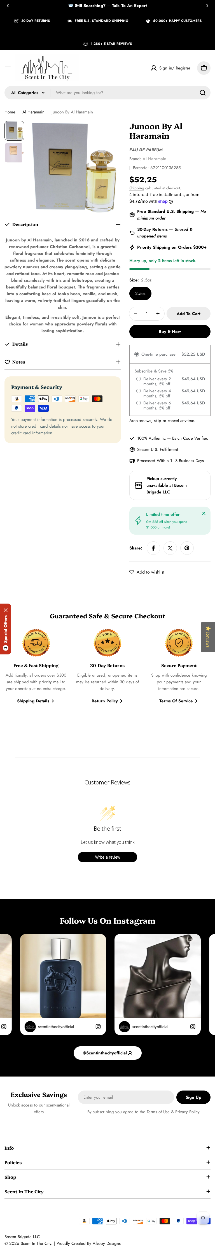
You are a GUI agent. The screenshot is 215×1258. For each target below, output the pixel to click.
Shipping (136, 188)
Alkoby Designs (107, 1243)
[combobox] (107, 92)
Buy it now (170, 332)
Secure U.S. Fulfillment (157, 449)
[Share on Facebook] (153, 548)
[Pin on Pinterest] (187, 548)
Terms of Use (158, 1112)
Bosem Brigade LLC (22, 1237)
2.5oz (140, 293)
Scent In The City (36, 1243)
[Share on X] (170, 548)
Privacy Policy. (188, 1112)
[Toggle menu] (7, 68)
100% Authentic (151, 438)
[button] (7, 5)
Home (9, 112)
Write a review (107, 857)
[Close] (203, 513)
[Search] (202, 92)
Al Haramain (33, 112)
